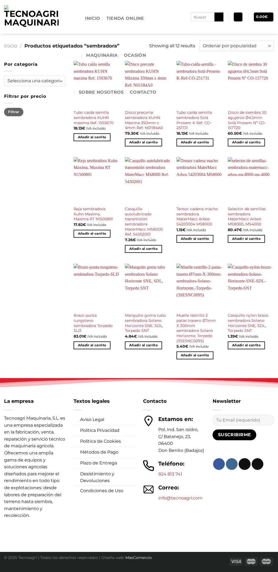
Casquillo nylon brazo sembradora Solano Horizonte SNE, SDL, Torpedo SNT (248, 323)
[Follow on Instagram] (232, 464)
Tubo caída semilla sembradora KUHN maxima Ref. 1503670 (93, 117)
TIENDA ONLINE (125, 18)
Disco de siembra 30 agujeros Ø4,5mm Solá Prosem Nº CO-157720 (247, 120)
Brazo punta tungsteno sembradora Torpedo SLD (93, 323)
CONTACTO (143, 92)
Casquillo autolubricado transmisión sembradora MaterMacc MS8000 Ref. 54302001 (144, 221)
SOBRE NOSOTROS (101, 92)
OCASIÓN (135, 55)
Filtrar (13, 112)
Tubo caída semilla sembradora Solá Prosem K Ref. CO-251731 (194, 120)
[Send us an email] (257, 464)
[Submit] (218, 17)
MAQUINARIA (102, 55)
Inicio (10, 46)
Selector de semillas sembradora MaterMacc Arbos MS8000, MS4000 (247, 216)
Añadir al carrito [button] (92, 137)
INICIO (92, 18)
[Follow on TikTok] (244, 464)
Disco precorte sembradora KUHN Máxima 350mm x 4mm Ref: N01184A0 (144, 120)
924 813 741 (170, 474)
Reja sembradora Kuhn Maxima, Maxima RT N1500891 (93, 213)
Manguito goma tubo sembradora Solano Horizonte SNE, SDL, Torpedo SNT (145, 323)
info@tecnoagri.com (180, 498)
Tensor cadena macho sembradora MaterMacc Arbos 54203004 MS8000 (197, 216)
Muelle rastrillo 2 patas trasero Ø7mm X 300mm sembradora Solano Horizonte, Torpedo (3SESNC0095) (196, 328)
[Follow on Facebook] (219, 464)
